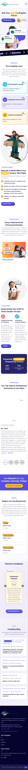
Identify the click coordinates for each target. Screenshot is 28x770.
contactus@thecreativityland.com (9, 734)
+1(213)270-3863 (5, 732)
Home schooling (8, 37)
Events (2, 748)
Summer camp (8, 644)
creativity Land (17, 666)
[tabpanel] (14, 253)
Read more (10, 453)
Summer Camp (7, 525)
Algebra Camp (7, 538)
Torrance (6, 528)
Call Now (5, 345)
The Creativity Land (18, 649)
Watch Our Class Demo (24, 20)
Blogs (2, 743)
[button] (2, 252)
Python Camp (6, 550)
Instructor (3, 745)
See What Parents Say (13, 614)
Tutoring (18, 30)
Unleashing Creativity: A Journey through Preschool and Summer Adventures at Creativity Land (13, 654)
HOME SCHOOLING (7, 259)
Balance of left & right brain (11, 684)
